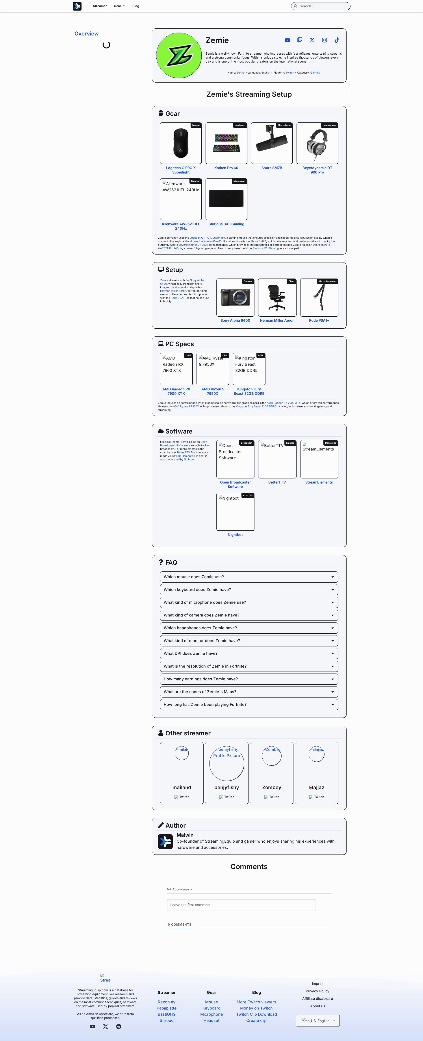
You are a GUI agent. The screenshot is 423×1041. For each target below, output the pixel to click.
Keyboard (211, 1008)
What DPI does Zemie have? (191, 653)
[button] (249, 577)
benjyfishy (226, 787)
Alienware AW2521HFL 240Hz (181, 226)
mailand (181, 787)
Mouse (211, 1002)
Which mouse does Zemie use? (194, 576)
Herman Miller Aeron (173, 290)
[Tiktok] (337, 40)
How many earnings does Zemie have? (201, 679)
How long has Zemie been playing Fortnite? (205, 704)
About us (317, 1006)
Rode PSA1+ (178, 297)
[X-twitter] (312, 40)
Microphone (211, 1014)
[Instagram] (324, 40)
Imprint (317, 983)
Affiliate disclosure (317, 998)
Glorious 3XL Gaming (226, 224)
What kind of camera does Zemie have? (201, 615)
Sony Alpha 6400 (235, 320)
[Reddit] (118, 1026)
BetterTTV (183, 452)
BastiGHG (167, 1014)
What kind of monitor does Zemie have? (202, 640)
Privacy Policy (317, 991)
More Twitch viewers (256, 1002)
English (322, 1021)
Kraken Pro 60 (226, 168)
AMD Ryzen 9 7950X (212, 391)
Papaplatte (167, 1008)
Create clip (256, 1020)
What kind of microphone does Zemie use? (205, 602)
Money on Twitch (256, 1008)
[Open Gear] (123, 6)
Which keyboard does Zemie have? (197, 589)
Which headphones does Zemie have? (200, 628)
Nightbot (189, 459)
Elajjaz (316, 787)
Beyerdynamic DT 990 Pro (317, 170)
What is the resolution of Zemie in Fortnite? (205, 666)
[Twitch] (300, 40)
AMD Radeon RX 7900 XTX (176, 391)
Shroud (167, 1020)
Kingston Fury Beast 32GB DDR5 (249, 391)
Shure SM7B (272, 168)
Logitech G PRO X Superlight (181, 170)
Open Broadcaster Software (183, 443)
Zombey (271, 787)
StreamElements (182, 456)
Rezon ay (166, 1002)
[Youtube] (287, 40)
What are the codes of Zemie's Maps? (200, 691)
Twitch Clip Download (256, 1014)
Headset (211, 1020)
